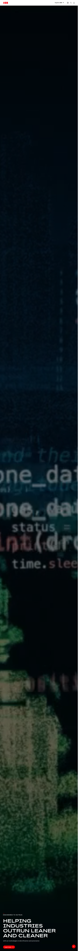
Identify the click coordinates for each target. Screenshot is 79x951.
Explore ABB (58, 2)
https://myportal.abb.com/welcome (74, 3)
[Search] (71, 3)
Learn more (8, 947)
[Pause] (74, 946)
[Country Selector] (68, 3)
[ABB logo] (5, 3)
